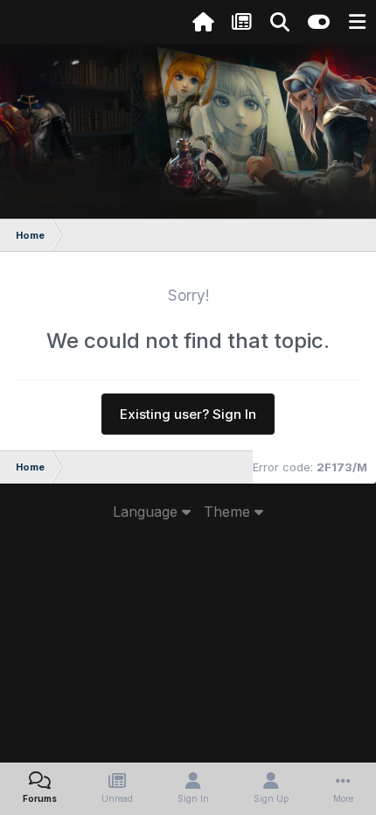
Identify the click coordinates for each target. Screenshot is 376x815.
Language (147, 511)
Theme (229, 511)
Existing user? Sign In (188, 414)
